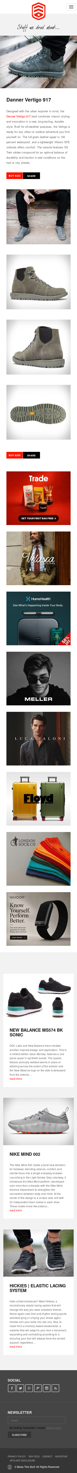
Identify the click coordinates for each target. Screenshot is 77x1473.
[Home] (39, 11)
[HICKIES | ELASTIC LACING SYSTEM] (38, 1253)
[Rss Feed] (55, 1388)
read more (16, 1078)
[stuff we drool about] (38, 27)
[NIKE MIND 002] (38, 1121)
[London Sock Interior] (38, 859)
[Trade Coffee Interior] (38, 498)
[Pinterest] (29, 1388)
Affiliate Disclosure (22, 1460)
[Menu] (71, 7)
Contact (47, 1456)
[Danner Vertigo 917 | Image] (38, 62)
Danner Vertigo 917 (18, 116)
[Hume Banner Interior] (38, 618)
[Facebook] (12, 1388)
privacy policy (54, 1427)
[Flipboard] (38, 1388)
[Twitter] (20, 1388)
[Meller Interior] (38, 678)
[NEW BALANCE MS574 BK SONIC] (38, 997)
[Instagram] (47, 1388)
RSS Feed (34, 1456)
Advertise (61, 1456)
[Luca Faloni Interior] (38, 738)
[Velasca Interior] (38, 558)
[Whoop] (38, 919)
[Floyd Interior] (38, 799)
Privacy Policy (17, 1456)
